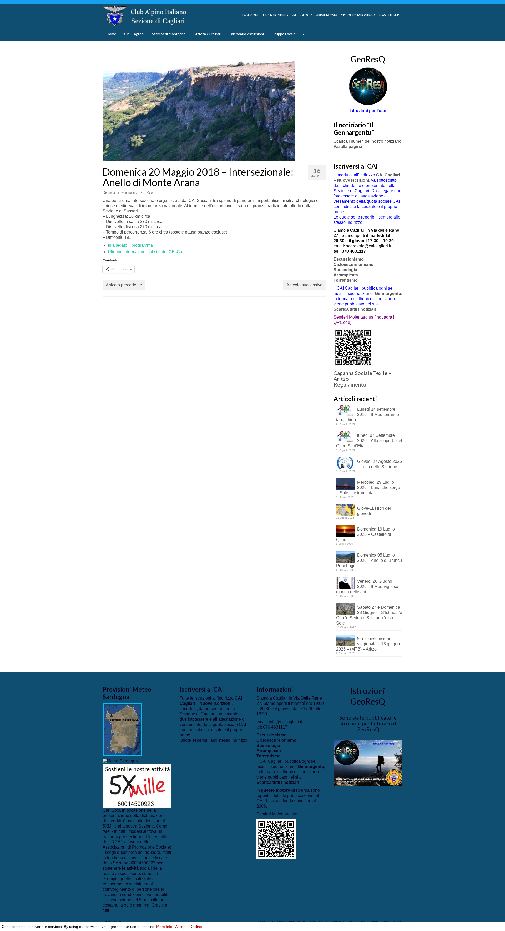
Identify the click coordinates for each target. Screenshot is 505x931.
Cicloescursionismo (353, 264)
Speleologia (345, 270)
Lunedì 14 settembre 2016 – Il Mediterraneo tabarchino (367, 414)
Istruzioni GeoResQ (368, 696)
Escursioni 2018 (132, 192)
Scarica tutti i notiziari (355, 309)
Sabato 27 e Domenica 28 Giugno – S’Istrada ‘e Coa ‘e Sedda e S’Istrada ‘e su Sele (369, 615)
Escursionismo (349, 259)
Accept (180, 926)
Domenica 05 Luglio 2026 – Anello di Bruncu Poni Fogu (369, 560)
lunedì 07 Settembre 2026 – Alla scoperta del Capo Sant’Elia (369, 440)
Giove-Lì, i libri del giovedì (374, 511)
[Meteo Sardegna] (120, 761)
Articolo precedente (124, 285)
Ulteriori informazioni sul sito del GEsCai (145, 252)
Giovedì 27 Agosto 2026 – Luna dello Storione (379, 464)
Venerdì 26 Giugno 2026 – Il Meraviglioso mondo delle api (367, 586)
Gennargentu (388, 293)
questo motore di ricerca (285, 790)
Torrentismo (346, 280)
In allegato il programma (130, 245)
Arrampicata (346, 275)
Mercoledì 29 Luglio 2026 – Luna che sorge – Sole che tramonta (368, 487)
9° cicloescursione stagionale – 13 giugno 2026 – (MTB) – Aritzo (368, 643)
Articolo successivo (304, 285)
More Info (164, 926)
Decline (196, 926)
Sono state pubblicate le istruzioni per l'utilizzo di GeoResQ (368, 723)
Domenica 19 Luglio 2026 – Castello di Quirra (365, 534)
